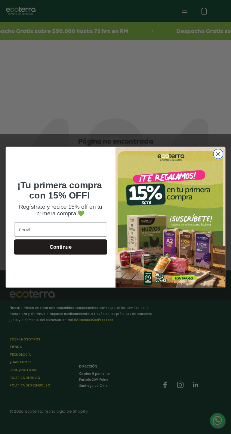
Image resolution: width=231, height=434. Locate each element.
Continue (61, 247)
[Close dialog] (218, 154)
